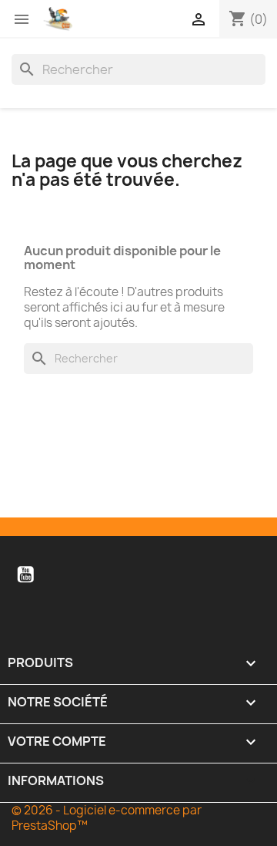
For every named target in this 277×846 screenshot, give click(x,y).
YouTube (25, 574)
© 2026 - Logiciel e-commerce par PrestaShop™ (107, 818)
